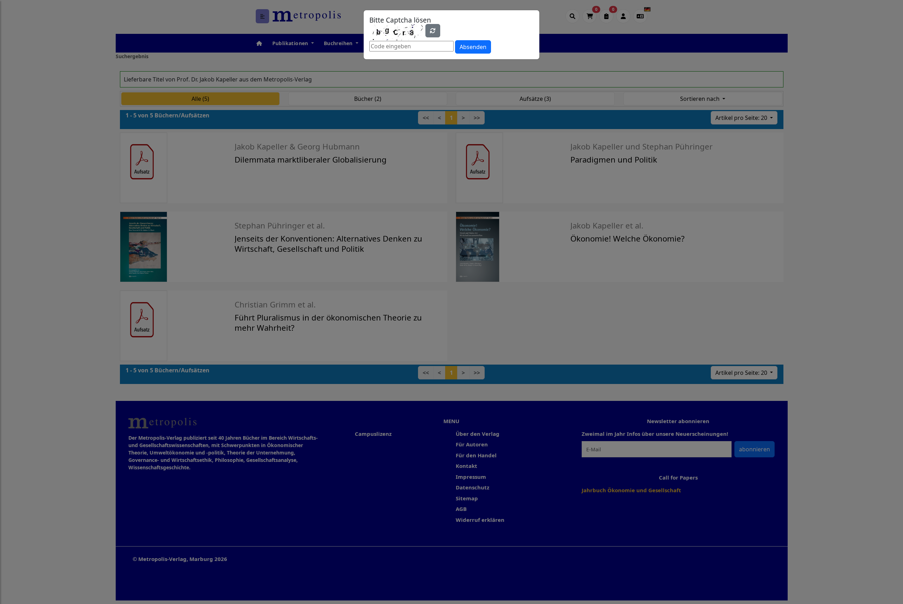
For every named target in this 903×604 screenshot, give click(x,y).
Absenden (473, 47)
